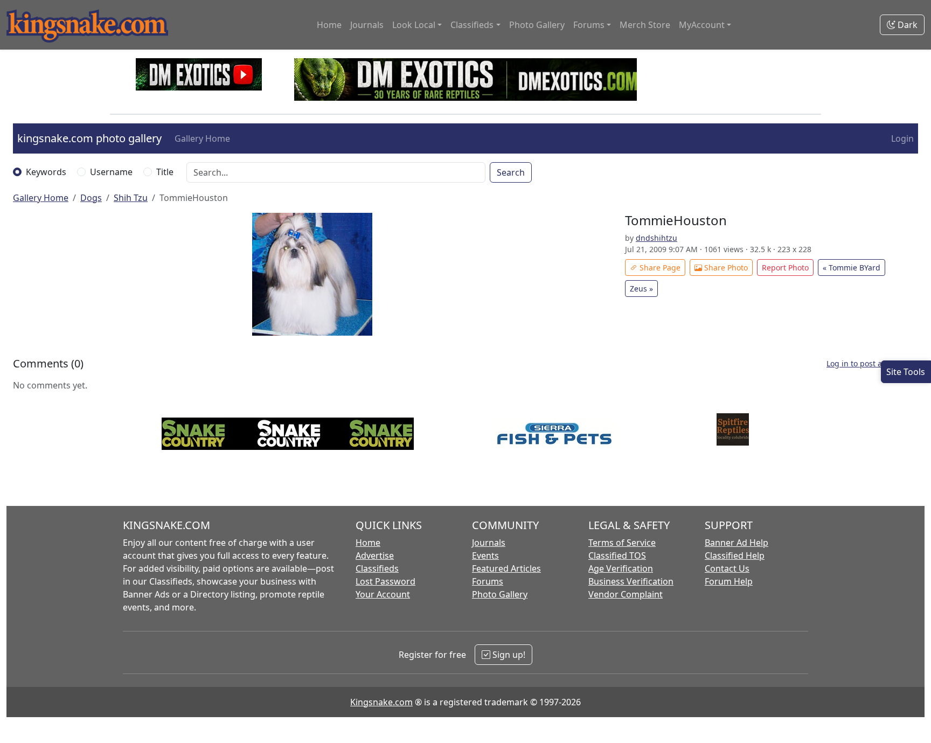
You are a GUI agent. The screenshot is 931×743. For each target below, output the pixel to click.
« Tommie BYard (851, 267)
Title (164, 172)
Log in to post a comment (872, 363)
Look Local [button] (413, 25)
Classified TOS (617, 555)
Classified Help (735, 555)
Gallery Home (202, 138)
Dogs (91, 198)
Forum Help (729, 581)
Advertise (375, 555)
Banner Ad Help (736, 542)
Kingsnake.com (381, 702)
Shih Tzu (131, 198)
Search (511, 172)
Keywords (46, 172)
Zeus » (641, 288)
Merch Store (645, 25)
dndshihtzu (656, 238)
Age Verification (620, 568)
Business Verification (630, 581)
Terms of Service (622, 542)
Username (111, 172)
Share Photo (725, 267)
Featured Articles (506, 568)
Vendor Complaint (625, 594)
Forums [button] (589, 25)
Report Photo (785, 267)
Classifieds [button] (472, 25)
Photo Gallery (537, 25)
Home (329, 25)
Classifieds (377, 568)
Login (902, 138)
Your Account (383, 594)
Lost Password (385, 581)
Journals (367, 25)
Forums (487, 581)
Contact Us (727, 568)
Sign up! (507, 655)
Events (485, 555)
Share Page (658, 267)
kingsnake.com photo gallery (89, 138)
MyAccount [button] (702, 25)
